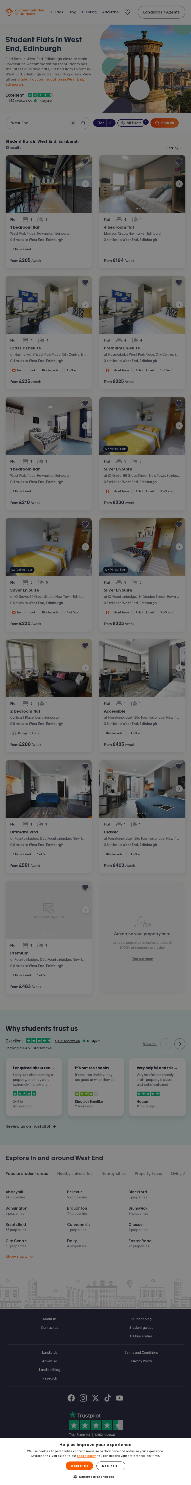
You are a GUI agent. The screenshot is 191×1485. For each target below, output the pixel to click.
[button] (95, 1476)
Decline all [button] (110, 1466)
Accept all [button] (79, 1466)
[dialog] (95, 1461)
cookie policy (86, 1456)
